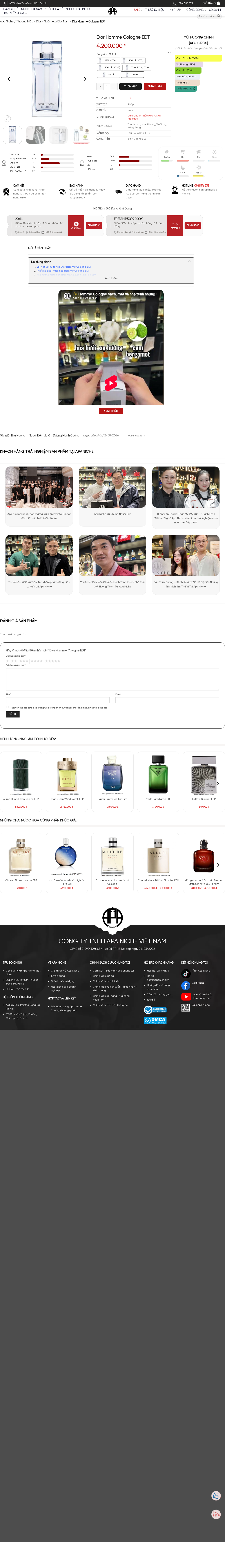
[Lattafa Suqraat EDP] (204, 774)
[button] (7, 118)
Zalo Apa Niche (201, 1005)
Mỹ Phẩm (175, 10)
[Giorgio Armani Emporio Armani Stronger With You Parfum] (204, 856)
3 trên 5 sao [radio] (23, 661)
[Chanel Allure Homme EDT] (21, 856)
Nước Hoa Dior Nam (56, 21)
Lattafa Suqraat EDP (204, 799)
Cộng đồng (195, 10)
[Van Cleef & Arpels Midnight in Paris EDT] (67, 856)
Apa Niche (7, 21)
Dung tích (102, 55)
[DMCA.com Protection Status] (155, 1020)
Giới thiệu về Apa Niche (65, 971)
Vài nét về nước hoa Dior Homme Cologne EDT (64, 267)
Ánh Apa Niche (201, 971)
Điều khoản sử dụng (62, 981)
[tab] (39, 248)
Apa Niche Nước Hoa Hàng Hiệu (202, 996)
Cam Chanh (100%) (187, 58)
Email (119, 694)
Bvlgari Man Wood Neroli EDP (66, 799)
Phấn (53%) (183, 82)
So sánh (215, 10)
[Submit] (218, 16)
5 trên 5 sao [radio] (52, 661)
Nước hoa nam (31, 9)
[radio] (108, 61)
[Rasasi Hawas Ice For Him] (112, 774)
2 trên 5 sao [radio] (13, 661)
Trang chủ (10, 9)
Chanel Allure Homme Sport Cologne (112, 882)
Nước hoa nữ (54, 9)
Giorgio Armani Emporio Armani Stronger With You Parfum (203, 882)
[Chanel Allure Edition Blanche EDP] (158, 856)
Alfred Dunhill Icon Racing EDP (21, 799)
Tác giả (151, 1000)
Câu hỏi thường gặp (158, 994)
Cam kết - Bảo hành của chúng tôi (113, 971)
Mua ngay (155, 86)
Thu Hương (18, 435)
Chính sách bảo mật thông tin (110, 1005)
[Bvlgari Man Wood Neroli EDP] (67, 774)
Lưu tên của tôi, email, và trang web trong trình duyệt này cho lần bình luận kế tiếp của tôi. (59, 708)
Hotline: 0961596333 (158, 971)
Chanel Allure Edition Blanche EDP (158, 880)
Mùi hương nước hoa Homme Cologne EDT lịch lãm (66, 275)
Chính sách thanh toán (106, 981)
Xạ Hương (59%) (185, 64)
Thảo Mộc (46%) (185, 88)
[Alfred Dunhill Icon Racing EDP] (21, 774)
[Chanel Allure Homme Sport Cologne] (112, 856)
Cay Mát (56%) (184, 70)
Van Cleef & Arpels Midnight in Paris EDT (67, 882)
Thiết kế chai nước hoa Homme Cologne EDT (63, 271)
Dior (38, 21)
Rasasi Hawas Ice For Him (112, 799)
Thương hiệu (154, 10)
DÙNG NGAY (94, 225)
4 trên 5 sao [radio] (36, 661)
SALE (137, 10)
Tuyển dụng (58, 976)
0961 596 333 (201, 185)
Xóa (169, 53)
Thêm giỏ (130, 86)
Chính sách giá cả (103, 976)
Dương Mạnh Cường (66, 435)
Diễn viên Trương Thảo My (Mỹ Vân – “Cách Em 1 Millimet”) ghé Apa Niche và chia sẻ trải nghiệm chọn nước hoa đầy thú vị (186, 518)
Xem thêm (111, 278)
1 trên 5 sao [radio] (7, 661)
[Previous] (9, 79)
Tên (8, 694)
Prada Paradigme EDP (158, 799)
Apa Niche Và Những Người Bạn (112, 514)
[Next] (84, 79)
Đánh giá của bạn (16, 656)
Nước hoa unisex (78, 9)
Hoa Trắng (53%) (186, 76)
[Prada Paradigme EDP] (158, 774)
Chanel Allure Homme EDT (21, 880)
